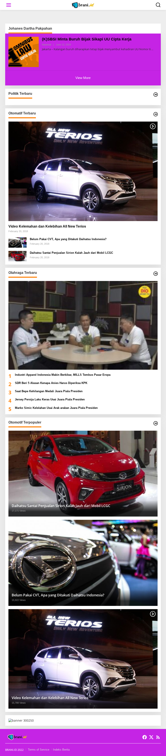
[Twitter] (151, 737)
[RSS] (158, 737)
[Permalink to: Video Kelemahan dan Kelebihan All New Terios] (83, 171)
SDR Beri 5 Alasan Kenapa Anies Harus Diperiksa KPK (51, 383)
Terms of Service (38, 749)
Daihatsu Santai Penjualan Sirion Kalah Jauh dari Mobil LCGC (71, 252)
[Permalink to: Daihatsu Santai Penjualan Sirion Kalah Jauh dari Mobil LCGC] (17, 256)
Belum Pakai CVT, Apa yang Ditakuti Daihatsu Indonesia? (68, 239)
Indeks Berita (61, 749)
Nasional (46, 44)
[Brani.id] (84, 5)
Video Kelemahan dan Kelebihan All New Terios (47, 226)
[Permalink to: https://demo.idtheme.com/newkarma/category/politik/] (155, 94)
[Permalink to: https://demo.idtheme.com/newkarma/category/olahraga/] (155, 273)
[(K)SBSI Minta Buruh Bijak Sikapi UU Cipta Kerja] (152, 49)
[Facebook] (144, 737)
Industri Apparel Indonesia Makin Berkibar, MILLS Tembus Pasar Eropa (62, 374)
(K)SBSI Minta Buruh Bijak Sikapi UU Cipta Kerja (86, 39)
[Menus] (8, 5)
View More (83, 78)
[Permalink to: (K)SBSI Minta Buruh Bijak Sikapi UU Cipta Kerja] (23, 52)
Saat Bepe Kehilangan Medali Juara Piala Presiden (49, 391)
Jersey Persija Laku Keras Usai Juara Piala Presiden (50, 399)
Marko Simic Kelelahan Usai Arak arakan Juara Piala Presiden (56, 407)
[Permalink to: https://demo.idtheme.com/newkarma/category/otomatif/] (155, 114)
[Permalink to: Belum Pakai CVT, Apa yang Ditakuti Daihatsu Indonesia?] (17, 242)
